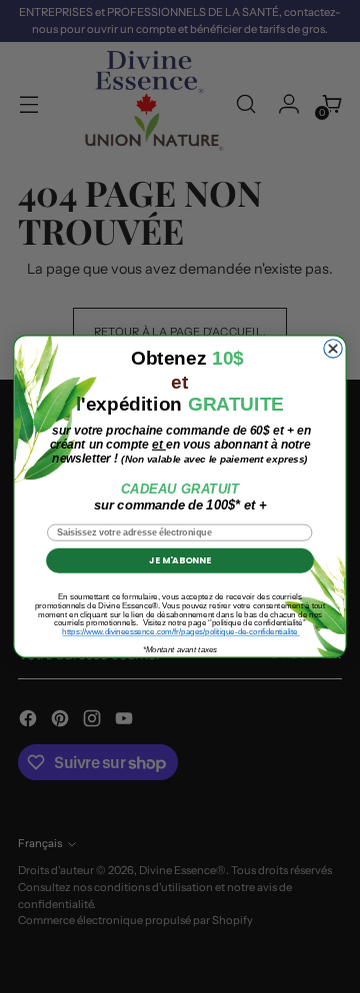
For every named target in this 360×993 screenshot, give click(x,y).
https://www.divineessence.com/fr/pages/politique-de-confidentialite (180, 631)
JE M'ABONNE (179, 560)
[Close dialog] (333, 349)
